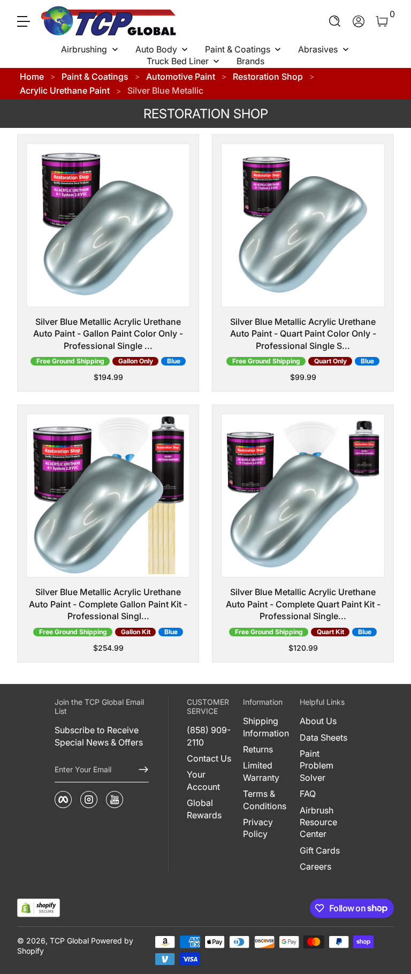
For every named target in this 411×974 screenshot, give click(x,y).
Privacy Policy (258, 828)
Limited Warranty (261, 771)
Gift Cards (320, 850)
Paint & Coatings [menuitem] (237, 49)
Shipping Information (266, 727)
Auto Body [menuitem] (156, 49)
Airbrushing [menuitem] (84, 49)
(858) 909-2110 (209, 736)
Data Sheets (323, 737)
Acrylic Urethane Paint (65, 90)
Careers (315, 866)
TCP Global (69, 940)
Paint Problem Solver (316, 765)
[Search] (335, 21)
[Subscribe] (139, 769)
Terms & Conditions (264, 799)
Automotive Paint (180, 76)
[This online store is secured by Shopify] (38, 908)
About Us (318, 721)
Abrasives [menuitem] (318, 49)
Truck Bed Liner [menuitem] (178, 61)
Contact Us (209, 758)
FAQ (308, 793)
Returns (258, 749)
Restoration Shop (268, 76)
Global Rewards (204, 808)
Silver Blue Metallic (165, 90)
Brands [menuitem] (250, 61)
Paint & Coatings (95, 76)
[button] (335, 21)
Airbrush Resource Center (318, 822)
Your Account (203, 780)
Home (32, 76)
